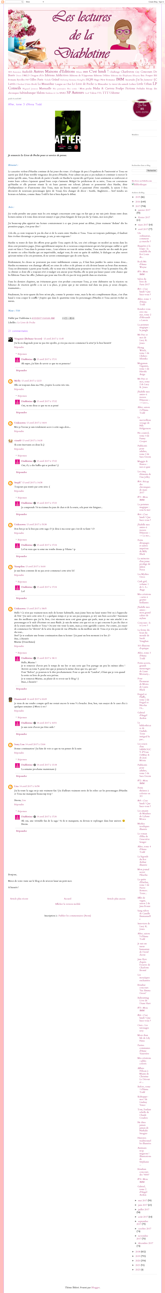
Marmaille (45, 88)
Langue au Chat (63, 84)
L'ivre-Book (31, 84)
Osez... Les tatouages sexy (143, 1028)
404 (10, 72)
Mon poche (86, 88)
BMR (85, 72)
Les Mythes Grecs (143, 576)
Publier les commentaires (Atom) (75, 915)
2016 (138, 201)
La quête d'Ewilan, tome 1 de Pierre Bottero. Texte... (143, 886)
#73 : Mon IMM (143, 1009)
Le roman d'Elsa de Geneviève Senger (144, 838)
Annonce (17, 72)
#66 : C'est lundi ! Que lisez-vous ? (144, 1018)
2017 (138, 206)
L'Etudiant (20, 84)
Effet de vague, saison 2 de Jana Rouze (144, 902)
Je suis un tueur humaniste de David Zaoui (144, 949)
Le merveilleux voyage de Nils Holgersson (144, 423)
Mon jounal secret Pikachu (143, 872)
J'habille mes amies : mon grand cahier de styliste (144, 612)
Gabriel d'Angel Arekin (142, 715)
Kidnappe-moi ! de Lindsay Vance (143, 1101)
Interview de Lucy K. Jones (144, 926)
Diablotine (27, 359)
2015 (138, 197)
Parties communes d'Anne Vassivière (144, 1049)
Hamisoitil (20, 699)
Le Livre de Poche (83, 84)
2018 (138, 1251)
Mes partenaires (59, 89)
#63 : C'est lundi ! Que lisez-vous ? (144, 291)
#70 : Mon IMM (143, 273)
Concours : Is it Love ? (144, 624)
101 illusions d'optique (144, 647)
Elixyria (136, 75)
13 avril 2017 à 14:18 (32, 440)
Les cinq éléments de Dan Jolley (144, 474)
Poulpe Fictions (125, 88)
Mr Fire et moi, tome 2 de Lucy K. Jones (144, 383)
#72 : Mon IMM (143, 782)
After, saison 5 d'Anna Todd (144, 936)
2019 (138, 1256)
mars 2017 (143, 224)
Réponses (22, 354)
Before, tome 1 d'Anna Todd (144, 1089)
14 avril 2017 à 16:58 (29, 786)
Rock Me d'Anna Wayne (142, 264)
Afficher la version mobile (67, 904)
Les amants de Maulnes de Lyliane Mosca (144, 815)
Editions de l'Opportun (81, 75)
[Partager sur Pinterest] (73, 318)
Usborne (114, 93)
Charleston (127, 72)
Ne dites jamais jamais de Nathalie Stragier (143, 1128)
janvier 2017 (144, 210)
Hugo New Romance (104, 79)
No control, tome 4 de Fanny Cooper (143, 437)
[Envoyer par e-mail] (63, 318)
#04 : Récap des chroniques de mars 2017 (144, 487)
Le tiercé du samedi (118, 84)
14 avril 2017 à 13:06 (35, 744)
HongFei (81, 79)
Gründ (55, 79)
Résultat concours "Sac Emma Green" (144, 989)
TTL (99, 93)
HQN (89, 79)
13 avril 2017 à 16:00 (35, 566)
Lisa (16, 786)
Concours (146, 72)
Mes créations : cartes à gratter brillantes (144, 598)
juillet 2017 (143, 1209)
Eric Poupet (147, 75)
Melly (17, 380)
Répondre (19, 347)
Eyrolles (21, 79)
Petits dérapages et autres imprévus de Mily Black (143, 547)
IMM (120, 79)
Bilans (79, 72)
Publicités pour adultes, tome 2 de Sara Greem (144, 451)
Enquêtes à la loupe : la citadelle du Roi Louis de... (144, 251)
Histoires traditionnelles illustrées (144, 1140)
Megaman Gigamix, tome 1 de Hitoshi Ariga (143, 369)
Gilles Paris (36, 79)
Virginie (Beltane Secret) (28, 338)
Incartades (130, 79)
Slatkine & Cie (52, 93)
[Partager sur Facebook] (70, 318)
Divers (18, 75)
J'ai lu (139, 79)
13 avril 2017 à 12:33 (31, 380)
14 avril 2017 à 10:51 (47, 723)
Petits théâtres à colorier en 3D (144, 792)
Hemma (72, 79)
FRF (27, 79)
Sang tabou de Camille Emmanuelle (144, 915)
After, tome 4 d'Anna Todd (144, 849)
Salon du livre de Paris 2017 (144, 281)
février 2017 (144, 217)
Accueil (67, 898)
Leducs (132, 84)
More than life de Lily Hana (144, 1038)
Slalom (41, 93)
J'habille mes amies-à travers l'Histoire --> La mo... (144, 530)
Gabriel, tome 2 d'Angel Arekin (142, 1190)
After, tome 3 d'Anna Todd (144, 655)
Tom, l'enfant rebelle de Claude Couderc (144, 1113)
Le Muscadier (101, 84)
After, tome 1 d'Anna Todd (144, 301)
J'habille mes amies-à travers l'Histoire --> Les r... (144, 397)
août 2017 (143, 1216)
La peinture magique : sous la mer (144, 507)
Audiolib (27, 72)
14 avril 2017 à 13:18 (47, 764)
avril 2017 (143, 229)
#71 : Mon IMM (143, 498)
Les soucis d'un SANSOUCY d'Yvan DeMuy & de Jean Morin (144, 752)
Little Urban (144, 84)
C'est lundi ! (98, 71)
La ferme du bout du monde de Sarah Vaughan (144, 635)
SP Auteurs (75, 92)
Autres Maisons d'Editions (54, 71)
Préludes (141, 88)
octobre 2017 (144, 1228)
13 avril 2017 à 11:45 (54, 338)
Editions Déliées (102, 75)
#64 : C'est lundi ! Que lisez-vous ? (144, 517)
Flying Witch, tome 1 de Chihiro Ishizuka (143, 353)
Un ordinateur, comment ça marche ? (144, 237)
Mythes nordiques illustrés (143, 826)
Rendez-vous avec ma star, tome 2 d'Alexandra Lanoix (144, 314)
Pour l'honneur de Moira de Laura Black (143, 684)
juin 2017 (143, 1205)
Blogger (95, 1287)
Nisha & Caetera (103, 88)
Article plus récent (19, 898)
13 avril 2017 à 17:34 (47, 545)
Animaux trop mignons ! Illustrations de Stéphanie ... (144, 1156)
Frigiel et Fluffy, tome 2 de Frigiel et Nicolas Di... (143, 701)
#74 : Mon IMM (143, 1181)
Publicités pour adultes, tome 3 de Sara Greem (144, 770)
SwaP (87, 93)
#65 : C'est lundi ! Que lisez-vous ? (144, 803)
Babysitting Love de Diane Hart (144, 1000)
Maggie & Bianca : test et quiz (144, 464)
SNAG (62, 93)
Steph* (17, 482)
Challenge (115, 72)
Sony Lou (19, 744)
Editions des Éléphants (121, 75)
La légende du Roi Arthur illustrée (143, 861)
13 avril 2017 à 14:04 (36, 422)
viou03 (17, 440)
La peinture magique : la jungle (143, 327)
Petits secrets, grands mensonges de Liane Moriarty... (144, 668)
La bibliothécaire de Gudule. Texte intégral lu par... (144, 731)
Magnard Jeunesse (30, 89)
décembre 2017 (145, 1243)
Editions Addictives (56, 75)
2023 (138, 1269)
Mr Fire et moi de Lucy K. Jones (143, 339)
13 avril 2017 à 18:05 (36, 608)
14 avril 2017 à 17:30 (47, 816)
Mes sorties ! (73, 89)
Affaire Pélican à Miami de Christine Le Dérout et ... (144, 1075)
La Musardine (46, 84)
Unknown (20, 422)
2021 (138, 1265)
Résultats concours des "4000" (143, 1172)
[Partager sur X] (68, 318)
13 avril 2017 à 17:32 (47, 401)
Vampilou (19, 566)
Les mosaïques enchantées (144, 977)
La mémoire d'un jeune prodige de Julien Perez (144, 564)
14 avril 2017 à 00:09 (37, 699)
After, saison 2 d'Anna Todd (144, 410)
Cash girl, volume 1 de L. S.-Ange (143, 585)
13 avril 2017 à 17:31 (47, 359)
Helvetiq (64, 79)
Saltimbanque (28, 93)
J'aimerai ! (148, 79)
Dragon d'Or (37, 75)
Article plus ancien (116, 898)
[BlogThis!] (66, 318)
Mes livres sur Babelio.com (142, 181)
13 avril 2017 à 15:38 (36, 524)
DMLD (26, 75)
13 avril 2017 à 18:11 (47, 658)
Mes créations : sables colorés (144, 1061)
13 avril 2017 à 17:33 (47, 503)
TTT (105, 93)
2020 (138, 1260)
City (137, 72)
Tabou (93, 93)
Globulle (47, 80)
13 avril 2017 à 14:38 (32, 482)
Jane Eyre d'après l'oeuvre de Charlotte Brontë (144, 965)
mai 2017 (143, 1200)
